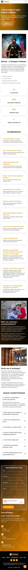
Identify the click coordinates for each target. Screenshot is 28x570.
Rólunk (8, 557)
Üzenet (4, 488)
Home (3, 557)
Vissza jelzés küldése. (19, 564)
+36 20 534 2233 (6, 530)
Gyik (21, 557)
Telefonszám (5, 482)
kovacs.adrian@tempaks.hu (8, 538)
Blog (24, 557)
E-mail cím (5, 476)
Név (3, 470)
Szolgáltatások (15, 557)
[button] (26, 2)
